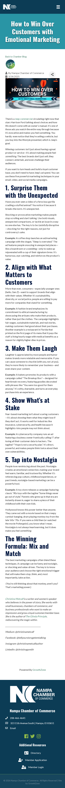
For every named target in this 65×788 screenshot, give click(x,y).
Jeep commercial (23, 118)
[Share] (52, 74)
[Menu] (58, 7)
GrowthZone (39, 669)
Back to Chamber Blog (16, 56)
